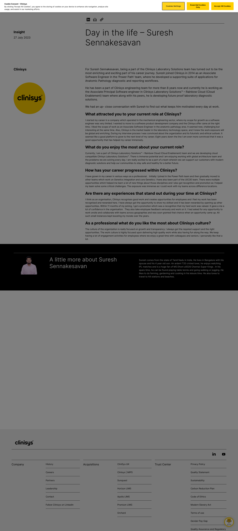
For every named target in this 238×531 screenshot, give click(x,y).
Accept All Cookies (222, 6)
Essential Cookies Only (198, 6)
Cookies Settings (173, 6)
